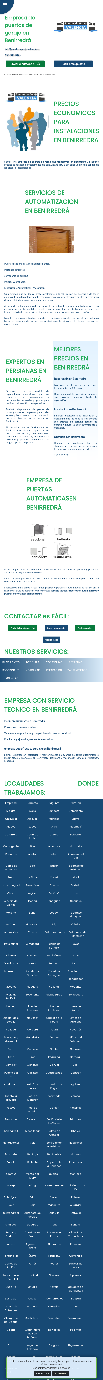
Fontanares (11, 1256)
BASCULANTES (11, 662)
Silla (32, 866)
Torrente (32, 803)
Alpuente (75, 1275)
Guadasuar (11, 963)
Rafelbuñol (11, 944)
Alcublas (54, 1275)
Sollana (54, 986)
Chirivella (11, 819)
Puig (54, 924)
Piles (32, 1057)
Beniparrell (11, 1131)
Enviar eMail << (85, 628)
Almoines (75, 1107)
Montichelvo (32, 1318)
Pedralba (54, 1057)
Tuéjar (32, 1205)
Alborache (54, 1244)
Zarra (11, 1345)
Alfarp (11, 1185)
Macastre (54, 1205)
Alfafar (32, 854)
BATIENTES (32, 662)
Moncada (75, 846)
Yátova (10, 1107)
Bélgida (76, 1298)
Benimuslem (76, 1318)
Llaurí (11, 1205)
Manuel (54, 1065)
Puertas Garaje (10, 74)
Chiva (11, 893)
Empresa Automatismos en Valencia (31, 74)
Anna (11, 1057)
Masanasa (32, 924)
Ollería (75, 924)
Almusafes (11, 932)
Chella (54, 1049)
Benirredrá (54, 1154)
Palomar (75, 1330)
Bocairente (32, 994)
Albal (75, 877)
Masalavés (76, 1142)
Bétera (54, 854)
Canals (54, 885)
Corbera (32, 1029)
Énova (32, 1256)
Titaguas (54, 1345)
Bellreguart (75, 994)
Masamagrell (11, 885)
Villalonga (11, 1006)
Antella (11, 1162)
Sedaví (54, 912)
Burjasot (54, 811)
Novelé (54, 1287)
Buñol (32, 912)
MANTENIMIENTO (77, 670)
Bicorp (11, 1330)
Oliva (54, 826)
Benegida (54, 1306)
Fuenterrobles (54, 1298)
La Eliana (32, 877)
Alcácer (11, 924)
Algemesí (76, 826)
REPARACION (54, 670)
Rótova (75, 1197)
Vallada (11, 1029)
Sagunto (54, 803)
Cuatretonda (54, 1073)
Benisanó (11, 1119)
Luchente (32, 1065)
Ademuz (11, 1174)
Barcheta (11, 1154)
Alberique (76, 901)
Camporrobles (54, 1185)
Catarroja (11, 834)
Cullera (54, 834)
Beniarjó (32, 1154)
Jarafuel (32, 1275)
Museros (11, 986)
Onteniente (75, 811)
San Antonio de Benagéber (75, 975)
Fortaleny (54, 1256)
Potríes (54, 1263)
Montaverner (11, 1142)
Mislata (11, 811)
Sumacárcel (11, 1213)
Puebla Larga (54, 994)
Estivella (75, 1213)
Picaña (32, 901)
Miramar (75, 1119)
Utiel (75, 893)
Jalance (11, 1244)
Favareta (32, 1119)
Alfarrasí (75, 1205)
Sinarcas (10, 1224)
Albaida (11, 955)
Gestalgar (11, 1298)
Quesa (32, 1298)
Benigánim (54, 955)
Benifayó (54, 893)
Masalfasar (32, 1131)
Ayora (75, 963)
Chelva (75, 1131)
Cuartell (54, 1174)
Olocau (54, 1197)
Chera (76, 1306)
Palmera (75, 1244)
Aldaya (11, 826)
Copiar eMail (51, 639)
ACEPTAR (60, 1373)
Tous (54, 1224)
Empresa (11, 803)
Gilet (76, 1065)
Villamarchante (55, 932)
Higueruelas (75, 1345)
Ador (33, 1197)
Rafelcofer (75, 1162)
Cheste (32, 932)
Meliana (11, 912)
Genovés (75, 1049)
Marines (75, 1154)
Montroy (75, 1073)
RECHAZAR (42, 1373)
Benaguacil (54, 901)
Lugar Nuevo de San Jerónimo (32, 1333)
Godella (76, 885)
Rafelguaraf (10, 1084)
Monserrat (11, 971)
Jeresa (75, 1096)
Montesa (75, 1174)
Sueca (32, 826)
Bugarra (11, 1287)
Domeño (32, 1306)
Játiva (76, 819)
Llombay (11, 1065)
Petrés (32, 1263)
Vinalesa (32, 1049)
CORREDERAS (54, 662)
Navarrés (76, 1029)
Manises (54, 819)
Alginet (32, 893)
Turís (76, 955)
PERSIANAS (75, 662)
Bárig (32, 1185)
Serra (11, 1049)
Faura (54, 1029)
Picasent (54, 866)
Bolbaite (32, 1162)
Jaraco (32, 963)
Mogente (75, 986)
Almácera (32, 944)
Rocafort (32, 955)
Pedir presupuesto (73, 64)
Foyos (75, 944)
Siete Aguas (11, 1197)
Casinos (32, 1073)
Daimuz (54, 1037)
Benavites (54, 1318)
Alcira (32, 811)
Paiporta (75, 834)
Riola (33, 1142)
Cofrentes (75, 1256)
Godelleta (32, 1037)
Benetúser (32, 885)
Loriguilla (54, 1213)
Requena (11, 854)
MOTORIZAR (32, 670)
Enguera (54, 963)
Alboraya (54, 846)
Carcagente (11, 846)
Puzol (11, 877)
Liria (32, 846)
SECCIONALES (10, 670)
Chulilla (32, 1287)
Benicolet (54, 1330)
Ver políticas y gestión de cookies (51, 1368)
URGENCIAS (11, 678)
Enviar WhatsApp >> (23, 64)
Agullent (75, 1084)
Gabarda (32, 1224)
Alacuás (32, 819)
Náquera (32, 986)
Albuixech (33, 1018)
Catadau (75, 1057)
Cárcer (54, 1107)
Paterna (75, 803)
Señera (75, 1224)
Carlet (54, 877)
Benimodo (54, 1096)
